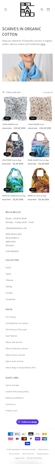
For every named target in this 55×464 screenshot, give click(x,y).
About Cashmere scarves (17, 348)
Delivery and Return (15, 398)
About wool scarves (15, 361)
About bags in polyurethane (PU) (21, 367)
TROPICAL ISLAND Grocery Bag (13, 196)
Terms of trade (12, 385)
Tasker (9, 274)
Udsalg (9, 286)
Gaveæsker (11, 299)
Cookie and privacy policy (17, 391)
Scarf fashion (11, 336)
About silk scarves (14, 342)
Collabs (9, 293)
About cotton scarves (15, 355)
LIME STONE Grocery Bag (11, 160)
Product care (11, 410)
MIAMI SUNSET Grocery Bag (38, 160)
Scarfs (8, 267)
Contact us (11, 404)
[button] (6, 9)
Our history (11, 317)
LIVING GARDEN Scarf (10, 124)
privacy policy (26, 457)
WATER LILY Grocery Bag (37, 196)
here (43, 44)
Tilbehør (9, 280)
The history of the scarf (16, 329)
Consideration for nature (17, 323)
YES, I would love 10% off (25, 453)
